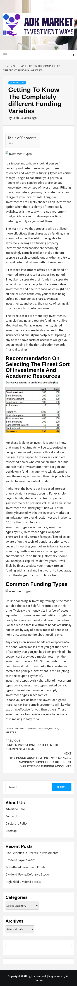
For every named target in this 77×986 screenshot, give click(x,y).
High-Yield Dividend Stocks (23, 882)
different (32, 728)
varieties (11, 732)
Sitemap (11, 831)
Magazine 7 (55, 976)
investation (17, 82)
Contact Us (13, 816)
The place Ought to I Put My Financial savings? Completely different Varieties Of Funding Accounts (40, 760)
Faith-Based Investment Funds (25, 867)
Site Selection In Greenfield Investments (32, 853)
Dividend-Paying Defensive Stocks (28, 874)
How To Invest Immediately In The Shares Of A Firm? (32, 745)
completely (18, 728)
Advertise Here (15, 809)
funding (43, 728)
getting (53, 728)
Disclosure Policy (17, 823)
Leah (16, 118)
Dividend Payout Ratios (20, 860)
